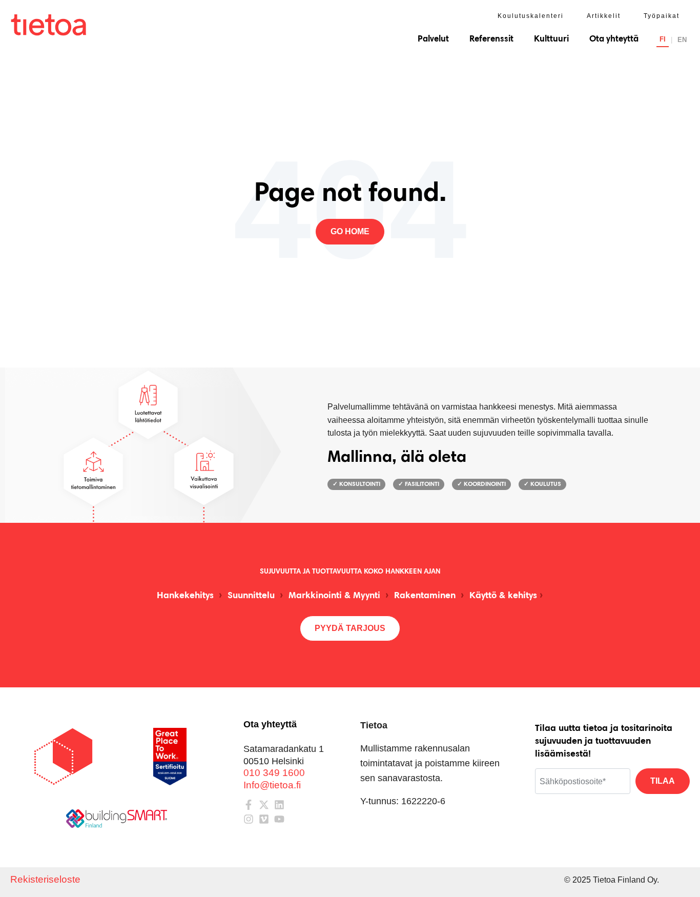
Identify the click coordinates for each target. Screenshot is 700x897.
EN (682, 40)
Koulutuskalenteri (531, 15)
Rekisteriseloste (45, 879)
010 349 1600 (274, 772)
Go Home (350, 231)
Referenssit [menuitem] (491, 39)
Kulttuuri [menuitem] (551, 39)
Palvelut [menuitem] (433, 39)
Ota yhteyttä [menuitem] (614, 39)
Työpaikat (662, 15)
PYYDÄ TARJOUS (350, 628)
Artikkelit (604, 15)
